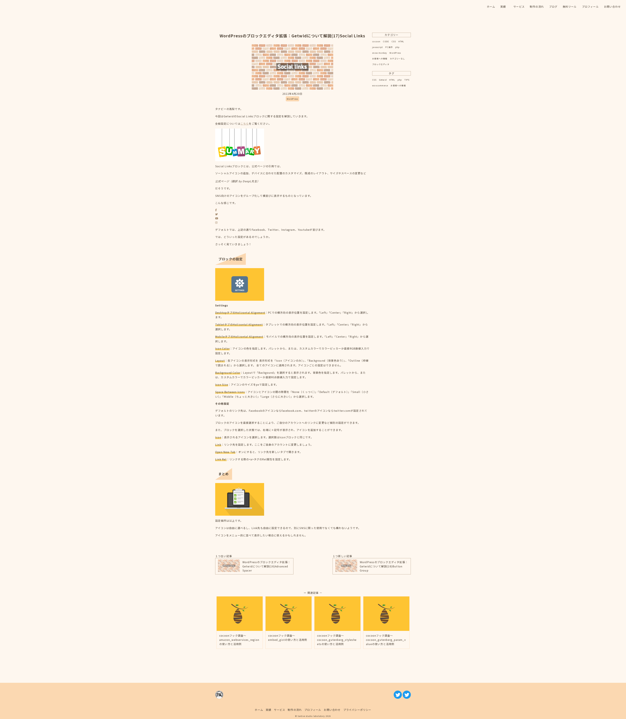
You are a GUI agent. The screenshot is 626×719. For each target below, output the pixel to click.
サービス (279, 710)
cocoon (376, 41)
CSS (394, 41)
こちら (244, 123)
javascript (377, 47)
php (397, 47)
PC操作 (389, 47)
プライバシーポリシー (357, 710)
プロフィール (312, 710)
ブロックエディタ (380, 64)
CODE (386, 41)
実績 (268, 710)
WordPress (395, 52)
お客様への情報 (379, 58)
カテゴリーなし (397, 58)
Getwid (383, 79)
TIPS (406, 79)
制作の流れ (295, 710)
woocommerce (380, 85)
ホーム (259, 710)
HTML (401, 41)
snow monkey (379, 52)
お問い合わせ (332, 710)
